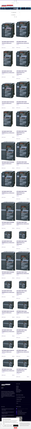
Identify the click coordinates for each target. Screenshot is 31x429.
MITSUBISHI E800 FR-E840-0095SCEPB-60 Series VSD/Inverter (22, 292)
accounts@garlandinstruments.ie (22, 412)
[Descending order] (19, 12)
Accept (15, 427)
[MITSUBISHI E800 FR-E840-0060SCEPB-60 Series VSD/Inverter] (23, 235)
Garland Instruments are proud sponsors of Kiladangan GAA (8, 416)
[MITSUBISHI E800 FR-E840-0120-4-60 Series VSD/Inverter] (8, 305)
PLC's (17, 403)
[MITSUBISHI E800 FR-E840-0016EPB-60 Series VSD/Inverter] (8, 60)
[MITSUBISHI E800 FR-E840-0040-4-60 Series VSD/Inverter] (8, 151)
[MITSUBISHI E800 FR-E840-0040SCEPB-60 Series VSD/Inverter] (23, 180)
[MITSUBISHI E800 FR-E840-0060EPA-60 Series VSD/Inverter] (23, 211)
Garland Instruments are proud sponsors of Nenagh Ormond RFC (8, 413)
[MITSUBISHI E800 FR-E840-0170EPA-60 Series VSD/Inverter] (23, 344)
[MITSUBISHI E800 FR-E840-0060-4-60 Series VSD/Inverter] (8, 211)
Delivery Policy (18, 389)
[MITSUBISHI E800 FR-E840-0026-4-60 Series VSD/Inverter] (8, 90)
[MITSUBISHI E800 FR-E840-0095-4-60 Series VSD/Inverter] (8, 260)
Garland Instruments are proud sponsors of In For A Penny (8, 409)
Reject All (10, 425)
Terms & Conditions (19, 390)
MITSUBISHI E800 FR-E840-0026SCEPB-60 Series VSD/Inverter (22, 133)
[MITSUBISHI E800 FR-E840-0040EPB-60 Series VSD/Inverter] (8, 180)
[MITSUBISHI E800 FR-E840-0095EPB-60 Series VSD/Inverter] (8, 284)
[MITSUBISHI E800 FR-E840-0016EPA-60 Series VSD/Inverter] (23, 30)
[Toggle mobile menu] (29, 5)
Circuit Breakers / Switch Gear (21, 397)
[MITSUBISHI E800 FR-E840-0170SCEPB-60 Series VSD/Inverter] (23, 363)
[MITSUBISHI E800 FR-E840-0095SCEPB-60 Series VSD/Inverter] (23, 284)
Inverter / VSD (19, 401)
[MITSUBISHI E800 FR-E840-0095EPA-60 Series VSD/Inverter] (23, 260)
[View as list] (16, 17)
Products (17, 387)
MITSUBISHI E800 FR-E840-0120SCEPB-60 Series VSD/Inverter (22, 331)
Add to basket (3, 47)
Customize (5, 425)
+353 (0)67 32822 (19, 411)
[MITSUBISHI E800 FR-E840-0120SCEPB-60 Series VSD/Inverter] (23, 323)
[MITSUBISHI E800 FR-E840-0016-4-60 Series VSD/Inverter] (8, 30)
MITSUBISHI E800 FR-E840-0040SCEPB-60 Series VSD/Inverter (22, 193)
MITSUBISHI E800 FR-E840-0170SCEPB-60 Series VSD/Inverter (22, 371)
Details (13, 47)
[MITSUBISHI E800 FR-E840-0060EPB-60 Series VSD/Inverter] (8, 235)
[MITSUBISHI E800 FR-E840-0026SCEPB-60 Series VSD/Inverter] (23, 120)
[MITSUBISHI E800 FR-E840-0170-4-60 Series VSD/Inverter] (8, 344)
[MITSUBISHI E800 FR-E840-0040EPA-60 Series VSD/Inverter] (23, 150)
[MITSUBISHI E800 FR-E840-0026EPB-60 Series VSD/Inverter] (8, 120)
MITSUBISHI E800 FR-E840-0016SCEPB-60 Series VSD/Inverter (22, 72)
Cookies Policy (18, 391)
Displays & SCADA (19, 399)
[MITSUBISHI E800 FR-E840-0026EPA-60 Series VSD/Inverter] (23, 90)
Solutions (17, 386)
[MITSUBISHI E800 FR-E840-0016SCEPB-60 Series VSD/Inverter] (23, 59)
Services (17, 388)
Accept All (15, 425)
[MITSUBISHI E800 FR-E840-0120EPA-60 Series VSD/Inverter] (23, 305)
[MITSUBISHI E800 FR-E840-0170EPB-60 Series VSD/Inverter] (8, 363)
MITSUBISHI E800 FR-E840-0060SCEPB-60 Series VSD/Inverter (22, 243)
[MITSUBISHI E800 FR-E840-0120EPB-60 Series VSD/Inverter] (8, 323)
